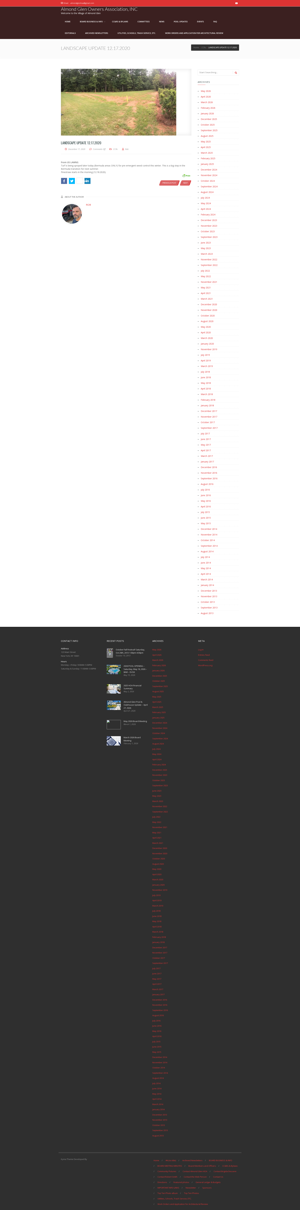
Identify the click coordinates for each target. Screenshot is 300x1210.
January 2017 (207, 461)
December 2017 (209, 411)
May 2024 (206, 203)
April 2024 (206, 208)
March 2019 (207, 366)
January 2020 (207, 343)
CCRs (115, 149)
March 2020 (207, 338)
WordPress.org (205, 665)
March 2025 (207, 152)
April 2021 (206, 293)
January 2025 (207, 164)
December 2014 (209, 528)
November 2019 (209, 349)
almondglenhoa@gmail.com (82, 3)
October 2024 (208, 180)
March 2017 (207, 455)
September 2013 (209, 607)
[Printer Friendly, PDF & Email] (186, 175)
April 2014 (206, 573)
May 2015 (206, 523)
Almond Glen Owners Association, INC (99, 9)
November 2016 (209, 472)
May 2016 (206, 500)
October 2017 (208, 422)
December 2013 (209, 590)
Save (81, 181)
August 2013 (207, 613)
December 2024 (209, 169)
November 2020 (209, 310)
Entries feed (204, 655)
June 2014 (206, 562)
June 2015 (206, 517)
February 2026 (208, 107)
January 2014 (207, 585)
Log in (201, 649)
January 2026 (207, 113)
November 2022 (209, 259)
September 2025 (209, 130)
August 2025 (207, 135)
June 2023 (206, 242)
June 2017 (206, 439)
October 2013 (208, 601)
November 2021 (209, 281)
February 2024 (208, 214)
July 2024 (205, 197)
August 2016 (207, 484)
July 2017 (205, 433)
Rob (88, 204)
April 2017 (206, 450)
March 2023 (207, 253)
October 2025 (208, 124)
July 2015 (205, 512)
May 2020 (206, 326)
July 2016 (205, 489)
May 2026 (206, 91)
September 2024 (209, 186)
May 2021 (206, 287)
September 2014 (209, 545)
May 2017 (206, 444)
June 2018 (206, 377)
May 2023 (206, 248)
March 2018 (207, 394)
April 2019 (206, 360)
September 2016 (209, 478)
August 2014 (207, 551)
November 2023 (209, 225)
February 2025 (208, 158)
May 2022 (206, 276)
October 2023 (208, 231)
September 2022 (209, 265)
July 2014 (205, 557)
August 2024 (207, 192)
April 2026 (206, 96)
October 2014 (208, 540)
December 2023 (209, 220)
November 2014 (209, 534)
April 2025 (206, 147)
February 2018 (208, 399)
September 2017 (209, 427)
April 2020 (206, 332)
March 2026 (207, 102)
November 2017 (209, 416)
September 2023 (209, 237)
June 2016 (206, 495)
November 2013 (209, 596)
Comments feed (205, 660)
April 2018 (206, 388)
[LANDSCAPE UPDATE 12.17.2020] (126, 102)
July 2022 (205, 270)
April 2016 (206, 506)
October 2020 (208, 315)
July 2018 (205, 371)
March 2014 (207, 579)
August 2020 (207, 321)
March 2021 (207, 298)
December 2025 (209, 119)
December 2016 (209, 467)
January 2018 (207, 405)
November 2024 (209, 175)
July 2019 (205, 354)
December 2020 (209, 304)
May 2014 (206, 568)
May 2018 (206, 382)
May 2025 (206, 141)
